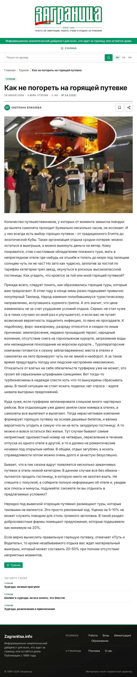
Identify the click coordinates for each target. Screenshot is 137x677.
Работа (93, 635)
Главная (10, 70)
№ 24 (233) (68, 95)
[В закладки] (119, 107)
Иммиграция (122, 635)
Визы (106, 635)
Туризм (24, 70)
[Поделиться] (129, 107)
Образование (99, 640)
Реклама (94, 650)
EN (129, 57)
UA (123, 57)
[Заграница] (68, 19)
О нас (108, 650)
